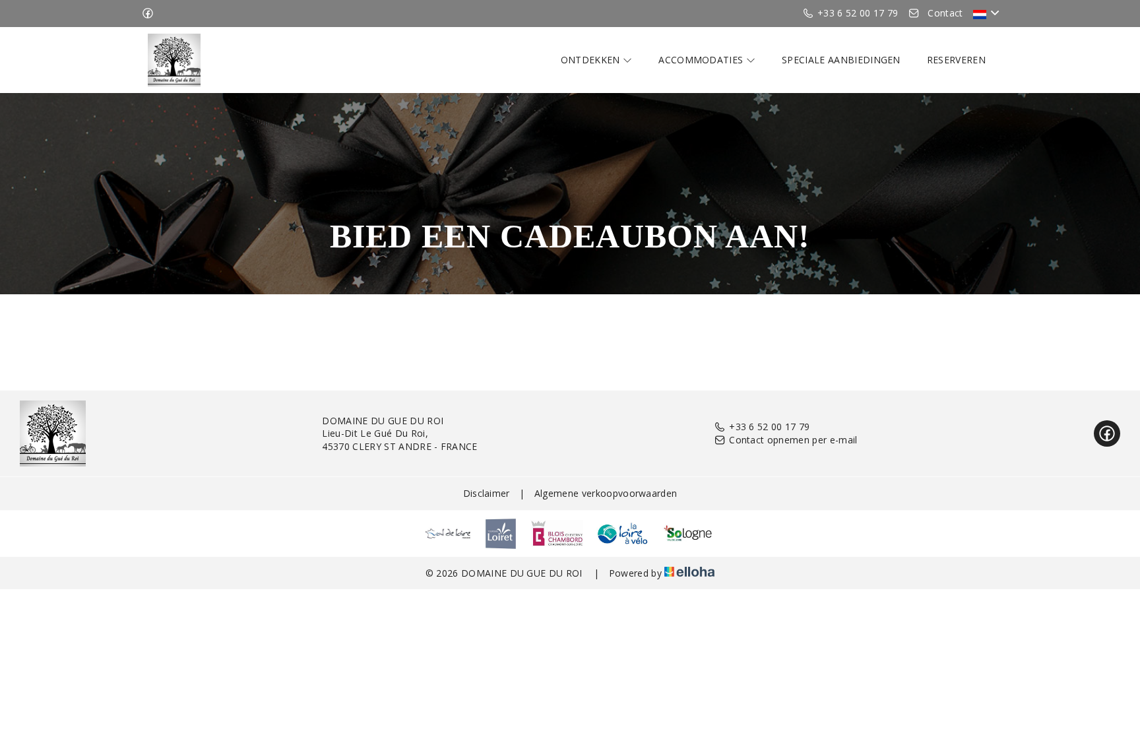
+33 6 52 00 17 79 (769, 426)
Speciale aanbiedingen (841, 59)
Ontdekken (592, 59)
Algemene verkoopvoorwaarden (606, 493)
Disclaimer (486, 493)
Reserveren (956, 59)
